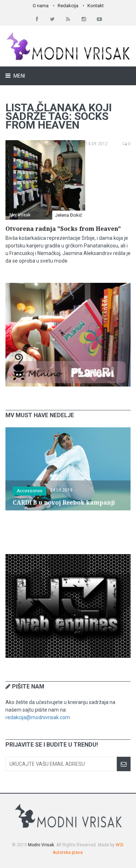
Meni (18, 76)
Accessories (29, 490)
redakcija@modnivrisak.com (37, 717)
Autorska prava (68, 852)
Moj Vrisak (19, 214)
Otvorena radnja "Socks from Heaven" (63, 228)
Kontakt (95, 5)
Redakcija (68, 5)
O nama (41, 5)
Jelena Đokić (68, 215)
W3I (119, 844)
